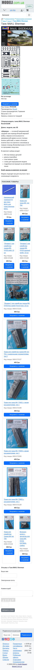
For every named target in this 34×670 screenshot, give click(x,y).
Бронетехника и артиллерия (24, 19)
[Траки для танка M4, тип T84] (25, 191)
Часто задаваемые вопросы (17, 650)
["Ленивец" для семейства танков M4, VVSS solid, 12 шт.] (9, 234)
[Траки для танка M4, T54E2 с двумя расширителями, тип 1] (17, 433)
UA (11, 10)
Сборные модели (9, 19)
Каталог (5, 15)
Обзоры (5, 657)
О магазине (17, 660)
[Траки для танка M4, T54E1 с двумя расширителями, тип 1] (17, 385)
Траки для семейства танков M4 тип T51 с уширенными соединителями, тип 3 (16, 354)
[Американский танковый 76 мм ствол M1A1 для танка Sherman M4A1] (9, 190)
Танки (4, 21)
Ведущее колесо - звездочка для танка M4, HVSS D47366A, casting (25, 538)
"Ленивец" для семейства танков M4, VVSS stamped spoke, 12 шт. (25, 248)
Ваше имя (4, 571)
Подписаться (26, 635)
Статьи (5, 653)
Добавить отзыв (8, 610)
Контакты (6, 648)
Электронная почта (8, 580)
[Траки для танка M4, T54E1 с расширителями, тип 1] (17, 482)
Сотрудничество (18, 662)
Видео (5, 655)
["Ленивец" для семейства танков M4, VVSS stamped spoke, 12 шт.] (25, 234)
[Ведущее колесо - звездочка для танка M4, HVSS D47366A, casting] (25, 522)
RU (14, 10)
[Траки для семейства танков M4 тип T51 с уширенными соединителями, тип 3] (17, 334)
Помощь (5, 650)
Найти (29, 6)
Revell (9, 21)
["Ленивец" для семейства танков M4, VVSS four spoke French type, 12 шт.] (17, 286)
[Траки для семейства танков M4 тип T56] (9, 522)
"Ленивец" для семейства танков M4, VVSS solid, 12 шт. (9, 248)
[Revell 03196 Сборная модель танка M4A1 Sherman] (17, 36)
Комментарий (6, 588)
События (6, 660)
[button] (5, 10)
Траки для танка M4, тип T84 (24, 203)
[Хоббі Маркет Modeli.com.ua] (13, 2)
